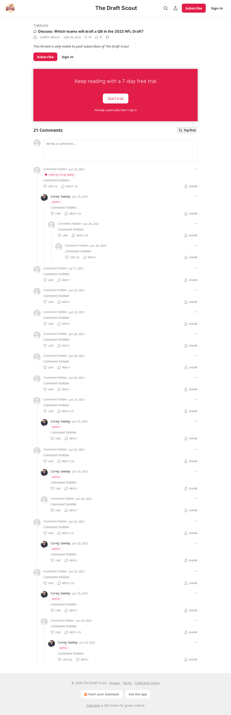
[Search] (165, 8)
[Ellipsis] (195, 169)
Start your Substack (103, 694)
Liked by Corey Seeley (61, 174)
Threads (40, 25)
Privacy (114, 683)
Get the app (138, 694)
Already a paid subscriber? (116, 110)
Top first (190, 130)
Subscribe (193, 8)
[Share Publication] (175, 8)
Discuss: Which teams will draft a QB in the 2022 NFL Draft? (90, 31)
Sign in (217, 8)
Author (56, 201)
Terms (127, 683)
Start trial (116, 98)
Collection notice (147, 683)
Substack (93, 705)
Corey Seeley (50, 37)
